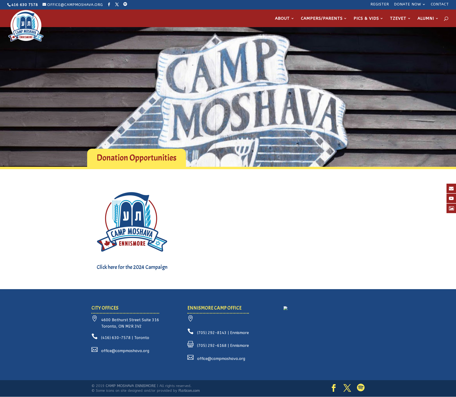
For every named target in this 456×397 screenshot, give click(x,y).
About (282, 19)
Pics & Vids (366, 19)
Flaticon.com (189, 390)
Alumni (426, 19)
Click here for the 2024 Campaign (132, 267)
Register (379, 4)
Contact (440, 4)
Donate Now (407, 4)
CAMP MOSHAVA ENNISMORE (131, 386)
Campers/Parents (321, 19)
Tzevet (398, 19)
